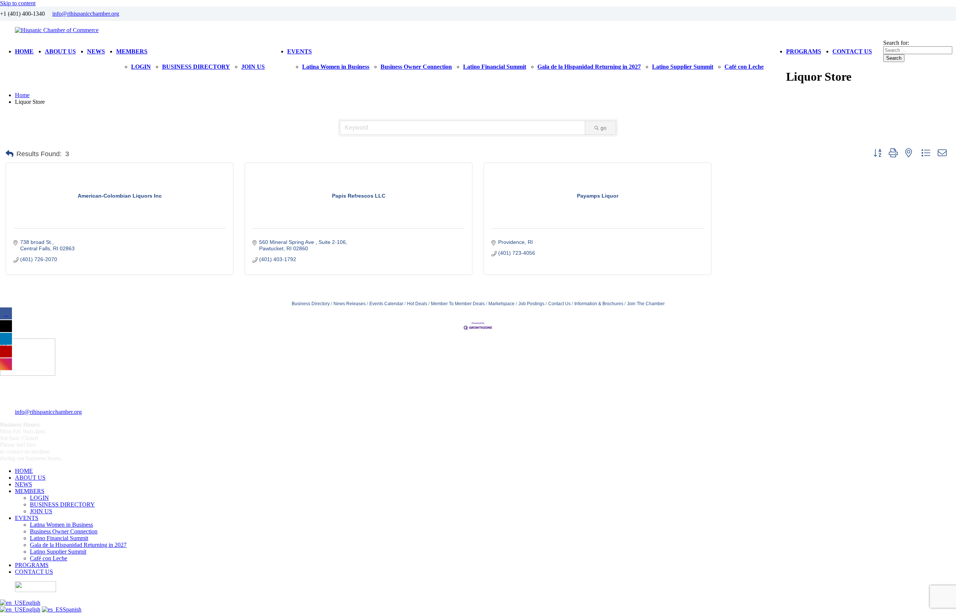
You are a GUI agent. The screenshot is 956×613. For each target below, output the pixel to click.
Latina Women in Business (335, 67)
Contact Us (559, 303)
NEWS (96, 51)
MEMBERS (132, 51)
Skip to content (17, 3)
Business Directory (311, 303)
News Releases (349, 303)
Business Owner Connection (416, 67)
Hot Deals (417, 303)
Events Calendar (386, 303)
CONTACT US (852, 51)
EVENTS (299, 51)
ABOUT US (60, 51)
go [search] (603, 128)
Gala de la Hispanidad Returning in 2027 (589, 67)
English (31, 603)
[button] (9, 154)
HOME (24, 51)
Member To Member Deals (458, 303)
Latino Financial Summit (494, 67)
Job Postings (531, 303)
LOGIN (141, 67)
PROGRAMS (803, 51)
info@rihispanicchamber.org (85, 13)
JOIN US (253, 67)
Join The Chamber (646, 303)
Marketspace (501, 303)
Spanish (72, 609)
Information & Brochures (598, 303)
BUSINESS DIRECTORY (196, 67)
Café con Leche (744, 67)
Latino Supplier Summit (682, 67)
